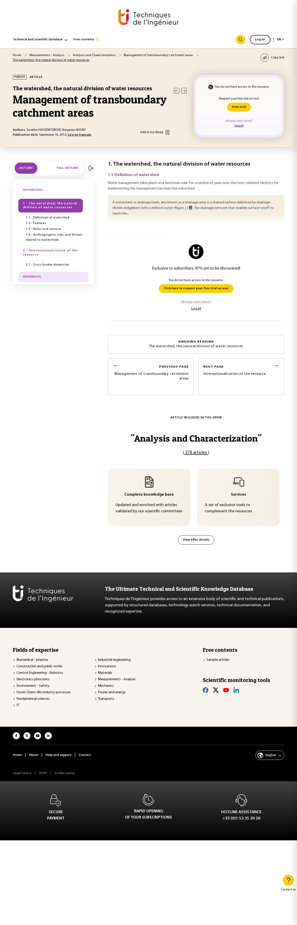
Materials (105, 673)
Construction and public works (39, 666)
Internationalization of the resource (234, 370)
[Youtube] (226, 690)
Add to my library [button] (152, 132)
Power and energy (112, 692)
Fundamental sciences (33, 699)
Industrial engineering (114, 660)
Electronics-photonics (33, 679)
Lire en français (79, 135)
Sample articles (218, 660)
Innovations (107, 666)
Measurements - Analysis (117, 679)
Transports (106, 699)
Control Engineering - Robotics (39, 673)
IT (17, 705)
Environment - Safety (32, 686)
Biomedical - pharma (32, 660)
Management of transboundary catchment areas (151, 373)
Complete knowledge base (149, 495)
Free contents (83, 39)
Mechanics (106, 686)
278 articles (196, 452)
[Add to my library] (167, 132)
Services (238, 495)
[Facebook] (205, 690)
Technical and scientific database (38, 39)
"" (196, 438)
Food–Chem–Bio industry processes (43, 692)
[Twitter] (216, 690)
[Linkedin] (236, 690)
